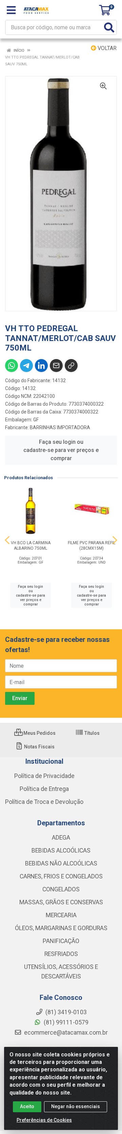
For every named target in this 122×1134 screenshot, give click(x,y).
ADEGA (61, 837)
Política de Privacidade (44, 776)
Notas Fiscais (39, 746)
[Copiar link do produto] (71, 365)
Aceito (27, 1106)
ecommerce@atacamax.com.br (65, 1032)
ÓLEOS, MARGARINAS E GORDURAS (61, 928)
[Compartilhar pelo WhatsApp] (11, 365)
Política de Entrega (44, 788)
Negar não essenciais (75, 1106)
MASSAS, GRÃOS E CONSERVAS (61, 902)
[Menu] (11, 10)
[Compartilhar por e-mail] (56, 365)
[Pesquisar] (109, 27)
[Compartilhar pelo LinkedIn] (41, 365)
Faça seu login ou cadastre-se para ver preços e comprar (61, 450)
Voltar (106, 48)
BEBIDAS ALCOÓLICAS (61, 850)
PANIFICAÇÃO (61, 941)
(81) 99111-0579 (65, 1022)
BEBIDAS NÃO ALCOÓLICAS (61, 863)
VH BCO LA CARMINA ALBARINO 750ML (30, 545)
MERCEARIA (61, 915)
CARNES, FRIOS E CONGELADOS (61, 876)
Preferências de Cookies (44, 1120)
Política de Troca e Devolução (44, 801)
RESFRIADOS (61, 954)
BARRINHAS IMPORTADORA (60, 427)
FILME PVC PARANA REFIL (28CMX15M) (91, 545)
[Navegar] (7, 540)
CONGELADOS (61, 889)
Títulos (91, 733)
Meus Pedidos (39, 733)
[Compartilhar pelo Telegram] (26, 365)
